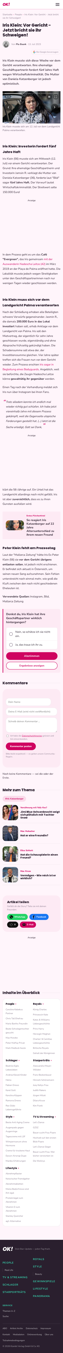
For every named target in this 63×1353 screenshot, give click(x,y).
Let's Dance (38, 1127)
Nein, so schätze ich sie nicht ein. (32, 639)
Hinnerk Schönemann (43, 1085)
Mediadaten (18, 1339)
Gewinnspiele (44, 1286)
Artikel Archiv (16, 1333)
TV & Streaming (43, 1122)
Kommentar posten (21, 751)
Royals (37, 1009)
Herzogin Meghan (41, 1038)
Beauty (38, 1279)
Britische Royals (41, 1053)
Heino (8, 1085)
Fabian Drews (12, 1090)
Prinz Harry (38, 1033)
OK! (6, 4)
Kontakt (6, 1339)
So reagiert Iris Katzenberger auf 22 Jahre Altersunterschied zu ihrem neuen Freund (40, 532)
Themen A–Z (9, 1316)
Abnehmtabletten (14, 1189)
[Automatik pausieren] (49, 97)
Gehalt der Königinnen (44, 1058)
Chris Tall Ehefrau (14, 1023)
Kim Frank (38, 1110)
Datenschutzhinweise (32, 741)
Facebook (41, 921)
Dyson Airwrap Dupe (16, 1160)
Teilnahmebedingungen (14, 1345)
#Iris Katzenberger (14, 803)
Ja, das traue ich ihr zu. (29, 650)
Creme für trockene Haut (18, 1155)
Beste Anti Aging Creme (17, 1127)
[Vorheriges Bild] (8, 109)
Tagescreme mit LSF (15, 1141)
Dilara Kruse (39, 1105)
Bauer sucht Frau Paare (44, 1137)
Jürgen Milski (39, 1100)
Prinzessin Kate (40, 1019)
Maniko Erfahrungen (16, 1165)
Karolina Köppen (14, 1100)
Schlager (12, 1065)
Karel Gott (11, 1095)
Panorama (41, 1301)
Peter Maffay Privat (15, 1047)
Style (9, 1122)
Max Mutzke (12, 1042)
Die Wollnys (39, 1165)
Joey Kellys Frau (40, 1090)
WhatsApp (19, 921)
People (18, 14)
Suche (6, 1321)
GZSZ (35, 1132)
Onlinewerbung (34, 1339)
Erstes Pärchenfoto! (35, 520)
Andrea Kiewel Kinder (16, 1080)
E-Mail (30, 929)
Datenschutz (32, 1333)
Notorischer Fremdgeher (18, 1183)
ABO (5, 1333)
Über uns (49, 1339)
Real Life (9, 1275)
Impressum (46, 1333)
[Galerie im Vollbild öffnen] (55, 97)
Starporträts (41, 1065)
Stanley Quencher (14, 1221)
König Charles (40, 1014)
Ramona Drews (13, 1105)
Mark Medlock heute (16, 1053)
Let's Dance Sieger (42, 1151)
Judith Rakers (39, 1095)
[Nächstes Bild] (54, 109)
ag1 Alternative (13, 1226)
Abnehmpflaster (14, 1178)
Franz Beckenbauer (42, 1080)
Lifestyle (11, 1173)
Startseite (7, 14)
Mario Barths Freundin (17, 1028)
